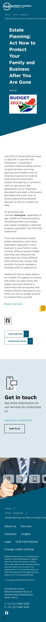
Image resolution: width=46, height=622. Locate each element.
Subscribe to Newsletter (18, 420)
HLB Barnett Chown (17, 341)
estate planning (15, 334)
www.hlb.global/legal (24, 575)
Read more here (13, 304)
